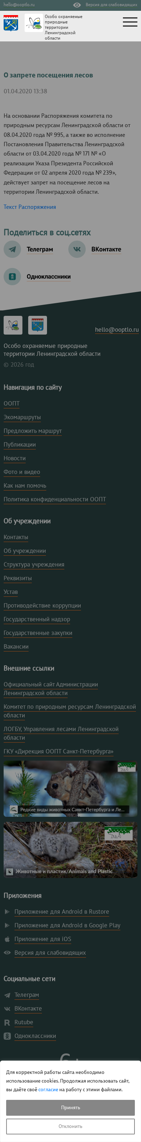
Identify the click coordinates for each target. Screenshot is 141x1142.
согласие (48, 1089)
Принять (70, 1107)
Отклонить (70, 1126)
